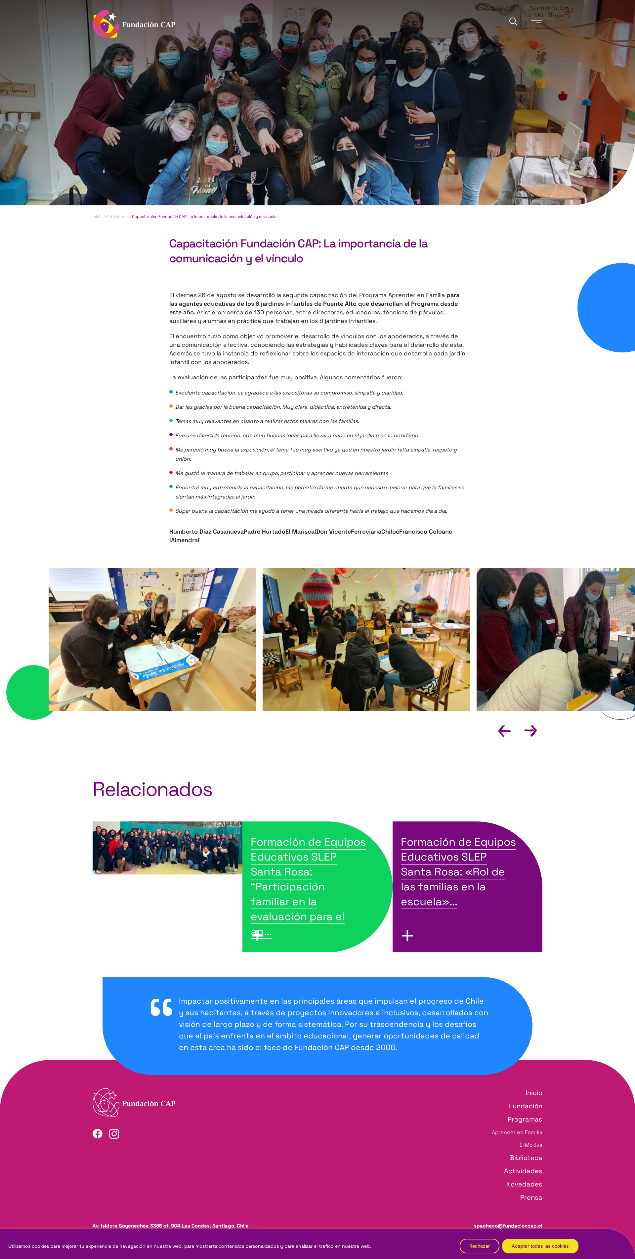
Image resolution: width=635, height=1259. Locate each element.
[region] (317, 1244)
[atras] (498, 730)
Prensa (531, 1197)
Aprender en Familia (517, 1132)
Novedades (524, 1184)
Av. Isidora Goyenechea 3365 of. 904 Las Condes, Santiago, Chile (171, 1226)
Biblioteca (526, 1157)
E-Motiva (531, 1144)
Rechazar (479, 1246)
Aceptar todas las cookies (540, 1246)
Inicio (98, 216)
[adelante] (525, 730)
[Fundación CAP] (134, 23)
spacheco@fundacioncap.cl (508, 1226)
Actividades (117, 216)
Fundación (525, 1106)
